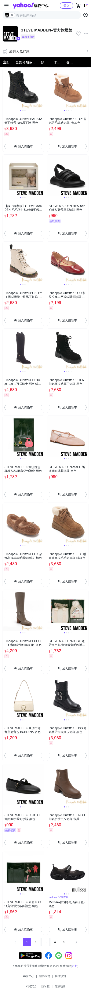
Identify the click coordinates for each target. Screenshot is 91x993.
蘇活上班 (46, 62)
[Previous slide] (5, 88)
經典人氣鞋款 (19, 51)
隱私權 (45, 986)
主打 (6, 62)
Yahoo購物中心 (30, 6)
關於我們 (44, 976)
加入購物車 (25, 146)
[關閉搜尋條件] (12, 15)
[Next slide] (41, 88)
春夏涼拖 (71, 62)
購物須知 (60, 976)
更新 (74, 966)
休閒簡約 (59, 62)
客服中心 (28, 976)
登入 (66, 5)
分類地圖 (60, 986)
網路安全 (31, 986)
